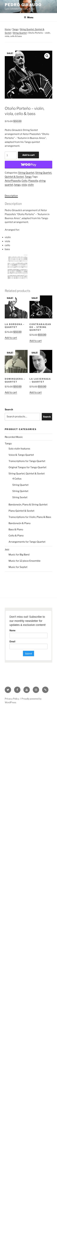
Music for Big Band (19, 554)
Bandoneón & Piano (20, 523)
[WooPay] (28, 164)
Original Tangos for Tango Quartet (27, 467)
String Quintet (20, 491)
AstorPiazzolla (13, 180)
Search (9, 409)
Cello (24, 180)
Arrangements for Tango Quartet (27, 541)
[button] (47, 56)
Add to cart (28, 155)
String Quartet (20, 32)
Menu (30, 17)
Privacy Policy (12, 698)
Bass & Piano (16, 529)
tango (17, 184)
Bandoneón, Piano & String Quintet (28, 504)
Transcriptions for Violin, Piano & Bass (30, 517)
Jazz (7, 549)
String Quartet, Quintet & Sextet (27, 473)
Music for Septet (18, 567)
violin (31, 184)
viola (24, 184)
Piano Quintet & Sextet (21, 510)
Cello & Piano (16, 535)
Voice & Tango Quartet (21, 454)
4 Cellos (17, 478)
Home (8, 29)
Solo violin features (19, 448)
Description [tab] (11, 195)
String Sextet (19, 497)
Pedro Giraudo (23, 4)
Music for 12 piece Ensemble (25, 560)
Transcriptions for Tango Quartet (27, 461)
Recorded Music (14, 437)
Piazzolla (33, 180)
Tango (15, 29)
